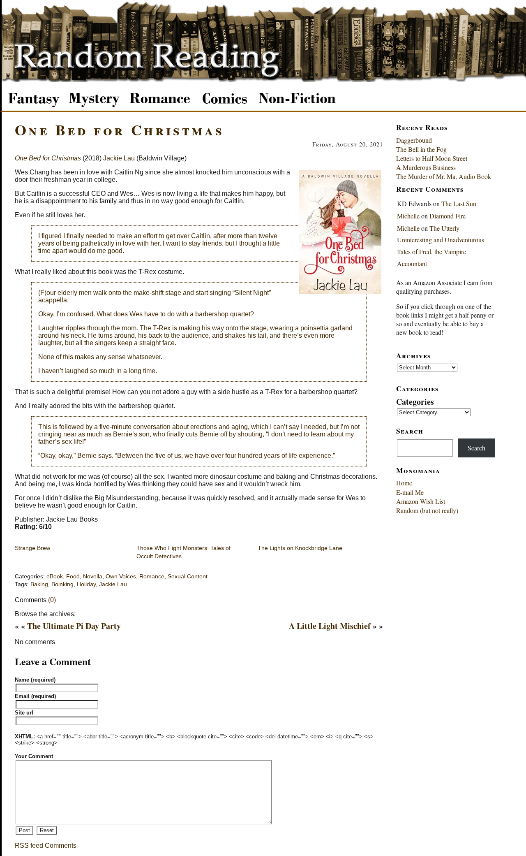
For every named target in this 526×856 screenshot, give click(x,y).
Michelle (408, 215)
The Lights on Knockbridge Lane (300, 548)
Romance (151, 576)
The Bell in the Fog (421, 149)
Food (73, 576)
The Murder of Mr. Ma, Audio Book (443, 176)
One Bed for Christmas (119, 129)
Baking (39, 584)
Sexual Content (188, 576)
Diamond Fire (447, 215)
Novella (92, 576)
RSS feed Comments (45, 845)
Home (404, 482)
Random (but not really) (427, 510)
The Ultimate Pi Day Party (74, 626)
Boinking (62, 584)
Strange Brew (32, 548)
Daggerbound (414, 140)
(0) (52, 599)
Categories (415, 402)
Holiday (86, 584)
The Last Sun (458, 203)
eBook (54, 576)
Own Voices (121, 576)
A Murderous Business (426, 167)
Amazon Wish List (420, 501)
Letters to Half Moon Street (431, 158)
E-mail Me (410, 492)
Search (476, 447)
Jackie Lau (119, 158)
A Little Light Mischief (330, 626)
